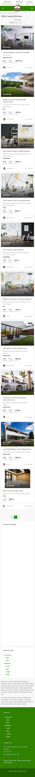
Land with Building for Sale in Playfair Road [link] (17, 449)
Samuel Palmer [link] (9, 506)
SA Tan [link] (8, 316)
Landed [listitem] (8, 672)
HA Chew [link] (8, 464)
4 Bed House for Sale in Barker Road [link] (15, 348)
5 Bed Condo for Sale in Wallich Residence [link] (16, 151)
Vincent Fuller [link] (9, 67)
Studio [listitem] (8, 674)
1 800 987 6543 (7, 1)
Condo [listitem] (8, 666)
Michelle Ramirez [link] (10, 217)
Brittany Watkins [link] (10, 119)
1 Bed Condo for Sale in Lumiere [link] (13, 250)
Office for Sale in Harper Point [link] (13, 491)
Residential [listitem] (7, 663)
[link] (17, 37)
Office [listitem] (7, 658)
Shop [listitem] (7, 660)
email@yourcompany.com (12, 754)
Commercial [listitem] (7, 655)
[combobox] (19, 22)
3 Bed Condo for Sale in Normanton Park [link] (16, 200)
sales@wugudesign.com (7, 4)
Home (4, 13)
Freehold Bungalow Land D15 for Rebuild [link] (16, 52)
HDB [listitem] (7, 669)
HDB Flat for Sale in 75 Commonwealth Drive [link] (17, 299)
